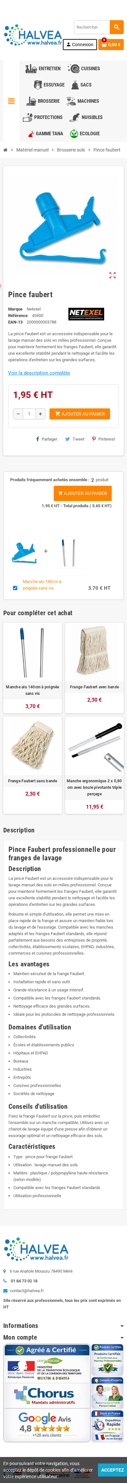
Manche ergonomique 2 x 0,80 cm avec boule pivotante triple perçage (94, 787)
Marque (15, 309)
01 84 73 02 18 (59, 4)
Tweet (78, 439)
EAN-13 (15, 322)
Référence (18, 315)
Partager (49, 439)
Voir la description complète (39, 373)
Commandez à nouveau (100, 4)
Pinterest (106, 439)
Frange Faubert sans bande (32, 781)
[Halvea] (32, 34)
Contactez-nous (22, 4)
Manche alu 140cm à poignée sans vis (32, 690)
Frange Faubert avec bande (94, 687)
